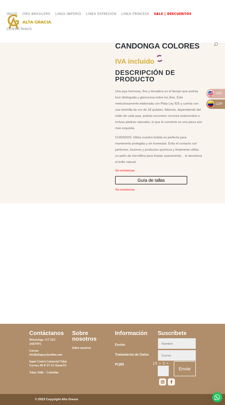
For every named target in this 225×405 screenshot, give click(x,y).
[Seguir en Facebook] (171, 381)
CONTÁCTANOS (19, 29)
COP (215, 103)
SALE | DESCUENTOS (172, 14)
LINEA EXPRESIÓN (101, 14)
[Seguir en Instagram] (162, 381)
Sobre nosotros (81, 348)
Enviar (185, 368)
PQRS (119, 364)
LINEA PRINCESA (135, 14)
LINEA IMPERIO (68, 14)
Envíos (120, 344)
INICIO (12, 14)
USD (215, 93)
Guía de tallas (151, 180)
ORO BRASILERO (36, 14)
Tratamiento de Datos (132, 354)
